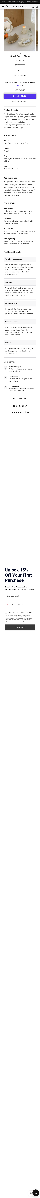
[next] (23, 53)
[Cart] (37, 6)
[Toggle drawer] (3, 6)
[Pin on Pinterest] (20, 406)
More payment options (20, 101)
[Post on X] (17, 406)
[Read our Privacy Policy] (33, 615)
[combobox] (10, 604)
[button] (26, 406)
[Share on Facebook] (14, 406)
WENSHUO (20, 61)
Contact (35, 1192)
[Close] (36, 564)
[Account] (33, 6)
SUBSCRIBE (20, 627)
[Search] (7, 6)
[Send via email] (23, 406)
